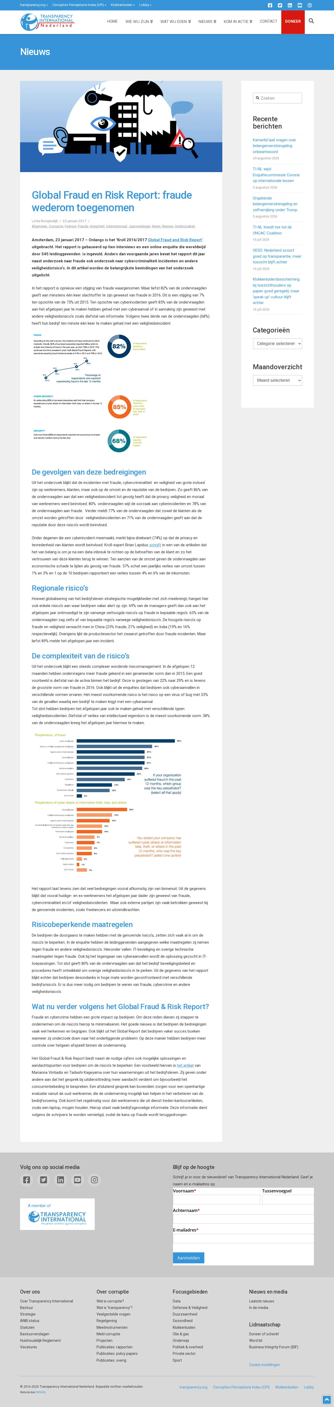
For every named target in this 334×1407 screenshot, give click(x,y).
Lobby (144, 5)
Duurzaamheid (185, 1314)
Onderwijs (181, 1340)
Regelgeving (107, 1321)
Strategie (27, 1314)
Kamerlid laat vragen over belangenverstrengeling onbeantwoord (274, 146)
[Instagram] (310, 5)
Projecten (104, 1340)
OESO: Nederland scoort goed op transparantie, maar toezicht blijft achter (277, 256)
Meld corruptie (108, 1334)
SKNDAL (41, 1392)
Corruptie (56, 226)
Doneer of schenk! (264, 1334)
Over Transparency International (46, 1301)
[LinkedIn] (290, 5)
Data (177, 1301)
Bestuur (26, 1308)
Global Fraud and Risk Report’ (175, 240)
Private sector (184, 1353)
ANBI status (29, 1321)
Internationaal (116, 226)
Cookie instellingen (264, 1365)
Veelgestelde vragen (113, 1314)
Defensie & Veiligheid (190, 1308)
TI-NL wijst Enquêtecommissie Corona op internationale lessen (276, 175)
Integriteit (97, 226)
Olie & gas (181, 1334)
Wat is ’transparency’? (115, 1308)
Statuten (27, 1327)
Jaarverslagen (139, 226)
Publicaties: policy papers (117, 1353)
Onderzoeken (185, 226)
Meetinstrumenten (112, 1327)
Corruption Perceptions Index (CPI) (78, 5)
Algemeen (39, 226)
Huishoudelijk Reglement (40, 1340)
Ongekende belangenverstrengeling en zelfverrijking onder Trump (275, 204)
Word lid (255, 1340)
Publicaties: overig (111, 1360)
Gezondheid (183, 1321)
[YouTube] (300, 5)
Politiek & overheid (188, 1347)
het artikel (185, 1065)
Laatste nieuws (261, 1301)
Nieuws (167, 226)
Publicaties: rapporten (115, 1347)
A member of (39, 1205)
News (156, 226)
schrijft (155, 545)
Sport (177, 1360)
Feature (70, 226)
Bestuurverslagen (34, 1334)
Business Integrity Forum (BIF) (273, 1347)
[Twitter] (280, 5)
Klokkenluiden (121, 5)
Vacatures (28, 1347)
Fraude (83, 226)
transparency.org (32, 5)
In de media (258, 1308)
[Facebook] (270, 5)
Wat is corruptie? (110, 1301)
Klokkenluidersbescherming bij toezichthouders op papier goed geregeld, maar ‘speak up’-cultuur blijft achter (276, 291)
